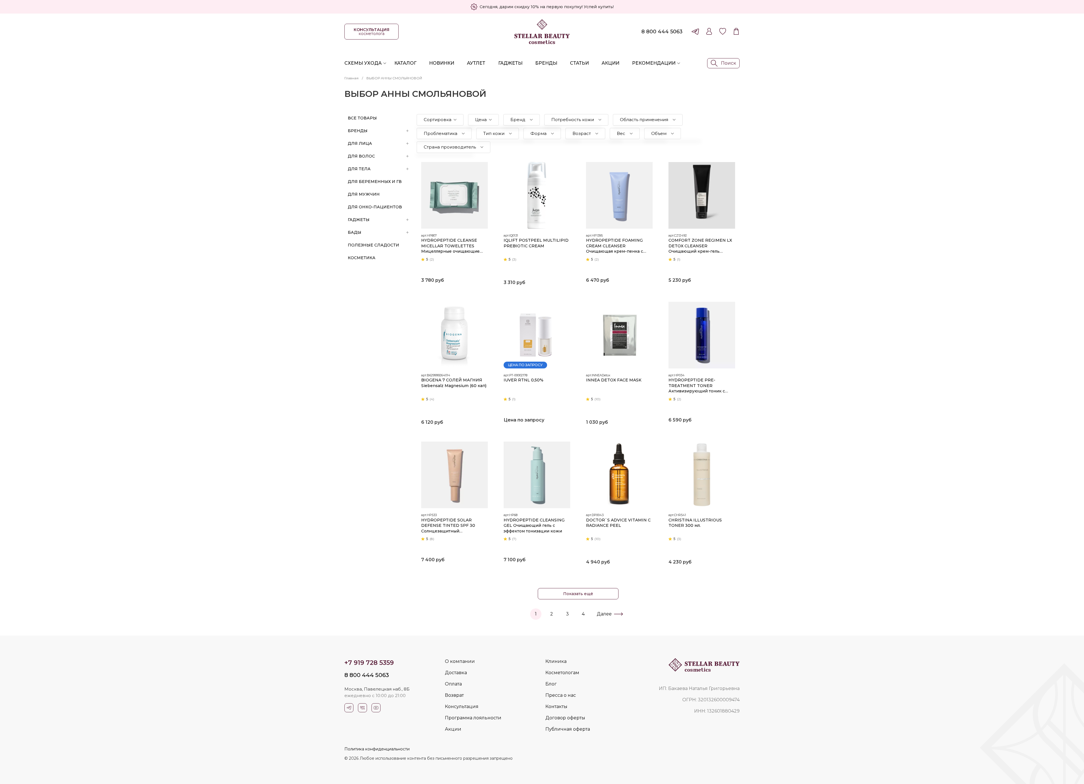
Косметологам (562, 672)
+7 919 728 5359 (369, 663)
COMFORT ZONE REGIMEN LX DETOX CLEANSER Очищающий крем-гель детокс (700, 246)
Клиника (556, 661)
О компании (460, 661)
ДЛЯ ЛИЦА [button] (360, 143)
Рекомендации (654, 63)
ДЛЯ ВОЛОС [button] (361, 156)
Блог (551, 684)
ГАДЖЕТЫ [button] (359, 219)
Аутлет (476, 63)
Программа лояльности (473, 717)
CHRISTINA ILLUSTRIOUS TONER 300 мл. (695, 522)
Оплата (453, 684)
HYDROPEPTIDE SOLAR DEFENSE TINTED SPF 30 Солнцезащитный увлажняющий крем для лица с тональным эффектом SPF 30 (453, 525)
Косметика (361, 257)
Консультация (461, 706)
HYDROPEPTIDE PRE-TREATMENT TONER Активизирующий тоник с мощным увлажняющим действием (696, 385)
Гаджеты (510, 63)
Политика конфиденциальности (377, 749)
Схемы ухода (363, 63)
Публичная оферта (567, 729)
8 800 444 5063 (662, 32)
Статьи (579, 63)
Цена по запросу (525, 365)
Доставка (456, 672)
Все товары (362, 118)
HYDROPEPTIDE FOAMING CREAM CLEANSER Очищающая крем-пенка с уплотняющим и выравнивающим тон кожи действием (615, 246)
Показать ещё (578, 593)
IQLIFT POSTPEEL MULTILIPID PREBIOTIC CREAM (536, 243)
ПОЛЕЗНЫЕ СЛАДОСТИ (373, 245)
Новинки (441, 63)
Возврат (454, 695)
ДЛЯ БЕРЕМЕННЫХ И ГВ (375, 181)
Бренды (546, 63)
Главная (351, 78)
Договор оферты (565, 717)
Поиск (728, 63)
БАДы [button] (354, 232)
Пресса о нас (560, 695)
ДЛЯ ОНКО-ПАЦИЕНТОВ (375, 206)
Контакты (556, 706)
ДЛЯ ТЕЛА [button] (359, 168)
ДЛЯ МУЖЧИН (364, 194)
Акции (610, 63)
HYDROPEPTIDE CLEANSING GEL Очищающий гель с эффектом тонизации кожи (534, 525)
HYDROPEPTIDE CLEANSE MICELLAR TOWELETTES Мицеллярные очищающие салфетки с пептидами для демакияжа (450, 246)
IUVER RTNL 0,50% (523, 380)
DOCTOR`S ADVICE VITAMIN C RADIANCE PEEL (618, 522)
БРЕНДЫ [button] (358, 130)
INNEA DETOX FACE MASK (613, 380)
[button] (440, 120)
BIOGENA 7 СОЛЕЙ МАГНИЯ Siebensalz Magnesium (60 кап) (453, 382)
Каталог (405, 63)
